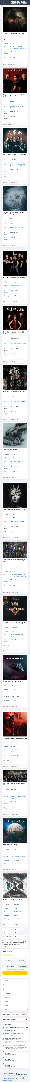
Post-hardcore (21, 227)
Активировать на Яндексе (15, 973)
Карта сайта (6, 1078)
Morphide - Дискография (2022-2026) (14, 96)
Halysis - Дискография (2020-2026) (15, 277)
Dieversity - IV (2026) (10, 845)
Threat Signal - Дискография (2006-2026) (15, 560)
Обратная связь (14, 1078)
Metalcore (12, 229)
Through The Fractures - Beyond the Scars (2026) (14, 213)
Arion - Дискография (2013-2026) (14, 154)
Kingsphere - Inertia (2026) (12, 681)
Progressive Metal (18, 108)
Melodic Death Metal (15, 47)
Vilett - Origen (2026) (10, 449)
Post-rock (18, 229)
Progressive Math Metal (20, 48)
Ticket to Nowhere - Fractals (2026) (14, 623)
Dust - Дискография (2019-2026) (14, 391)
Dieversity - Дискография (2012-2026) (14, 784)
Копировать (23, 966)
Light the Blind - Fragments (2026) (14, 509)
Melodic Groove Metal (18, 344)
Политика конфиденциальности (13, 1079)
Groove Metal (21, 401)
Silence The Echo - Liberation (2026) (15, 738)
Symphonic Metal (18, 166)
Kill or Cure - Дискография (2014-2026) (14, 333)
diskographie (19, 2)
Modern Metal (13, 164)
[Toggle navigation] (3, 2)
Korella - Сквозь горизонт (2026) (14, 33)
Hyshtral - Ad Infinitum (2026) (13, 900)
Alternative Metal (14, 106)
